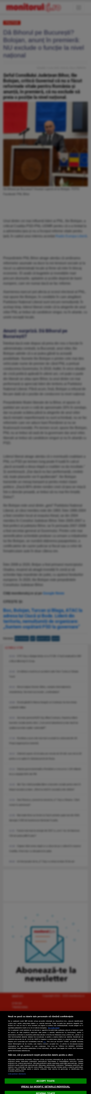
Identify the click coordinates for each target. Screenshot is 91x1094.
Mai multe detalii (53, 1028)
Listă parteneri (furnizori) (17, 1074)
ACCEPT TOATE (45, 1081)
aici (44, 1041)
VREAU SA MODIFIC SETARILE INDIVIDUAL (45, 1086)
